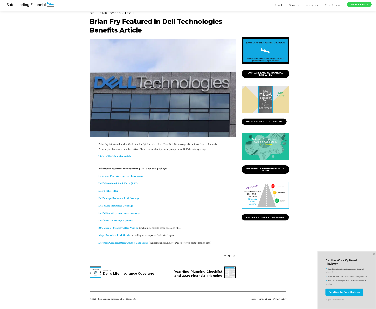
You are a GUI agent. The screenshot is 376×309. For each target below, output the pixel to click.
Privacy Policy (279, 298)
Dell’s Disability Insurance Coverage (119, 213)
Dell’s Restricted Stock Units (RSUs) (118, 183)
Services (293, 5)
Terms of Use (264, 298)
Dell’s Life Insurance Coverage (115, 205)
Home (253, 298)
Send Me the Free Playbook (344, 292)
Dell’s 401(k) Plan (108, 191)
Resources (312, 5)
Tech (129, 13)
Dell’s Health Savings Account (115, 220)
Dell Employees (105, 13)
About (278, 5)
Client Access (332, 5)
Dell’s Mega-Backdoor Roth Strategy (118, 198)
